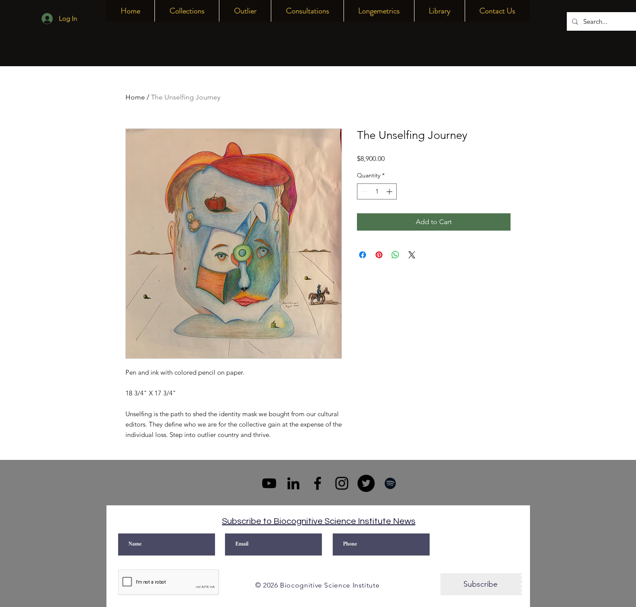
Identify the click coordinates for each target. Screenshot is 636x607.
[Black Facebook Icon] (317, 483)
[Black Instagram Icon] (341, 483)
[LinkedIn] (293, 483)
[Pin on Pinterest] (379, 255)
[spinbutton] (377, 191)
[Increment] (390, 191)
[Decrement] (363, 191)
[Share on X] (412, 255)
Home (135, 97)
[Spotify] (390, 483)
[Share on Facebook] (362, 255)
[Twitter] (366, 483)
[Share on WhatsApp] (395, 255)
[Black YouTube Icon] (269, 483)
